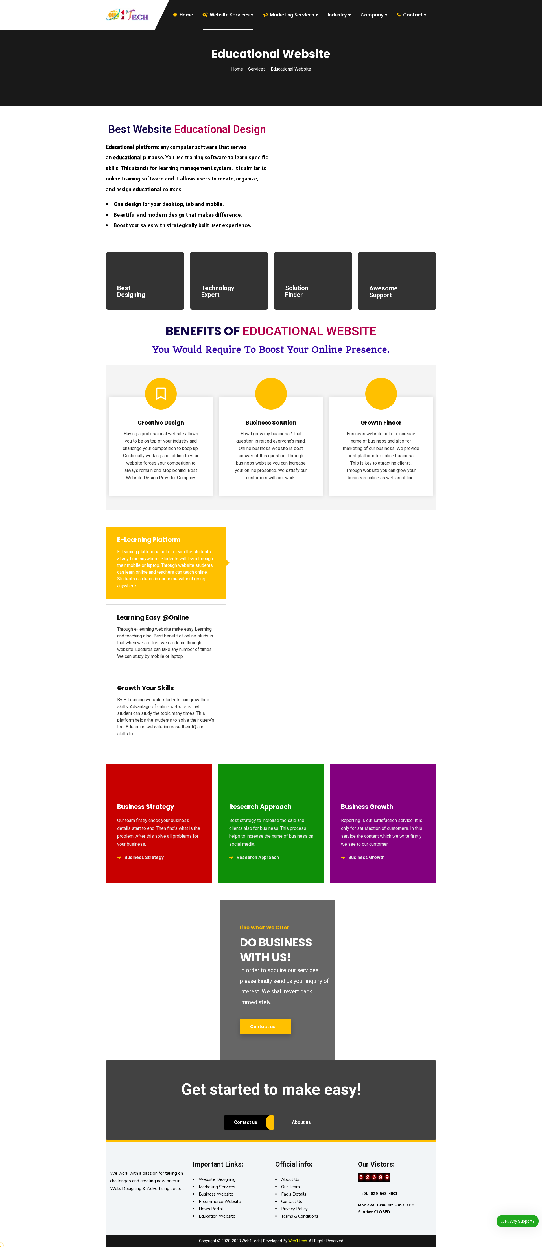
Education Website (217, 1216)
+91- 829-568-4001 (379, 1193)
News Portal (211, 1209)
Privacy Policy (294, 1209)
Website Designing (217, 1179)
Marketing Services (292, 15)
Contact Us (291, 1201)
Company (372, 15)
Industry (337, 15)
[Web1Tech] (118, 14)
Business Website (216, 1194)
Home (237, 69)
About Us (290, 1179)
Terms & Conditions (299, 1216)
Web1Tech (297, 1241)
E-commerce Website (220, 1201)
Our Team (290, 1187)
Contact (413, 15)
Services (257, 69)
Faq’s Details (293, 1194)
